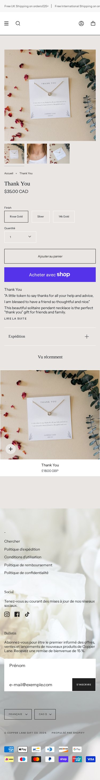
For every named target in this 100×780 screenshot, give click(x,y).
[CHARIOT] (93, 23)
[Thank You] (50, 415)
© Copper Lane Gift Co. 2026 (25, 732)
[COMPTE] (81, 23)
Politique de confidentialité (26, 573)
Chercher (12, 541)
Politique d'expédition (22, 549)
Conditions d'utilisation (22, 557)
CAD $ (43, 714)
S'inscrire (84, 684)
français (16, 714)
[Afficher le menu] (8, 23)
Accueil (8, 173)
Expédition (17, 336)
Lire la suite (15, 318)
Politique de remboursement (28, 565)
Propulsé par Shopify (68, 732)
